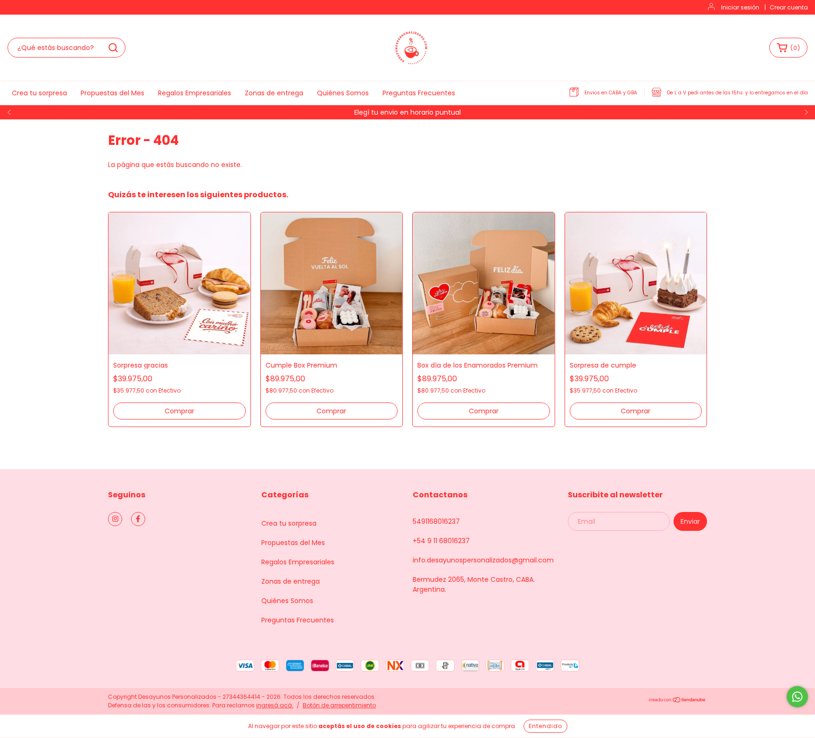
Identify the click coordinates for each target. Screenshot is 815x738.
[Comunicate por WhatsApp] (797, 696)
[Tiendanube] (677, 701)
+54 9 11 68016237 (441, 540)
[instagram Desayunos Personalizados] (115, 519)
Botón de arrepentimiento (339, 705)
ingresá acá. (274, 705)
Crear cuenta (789, 7)
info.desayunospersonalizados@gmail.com (483, 560)
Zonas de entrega (274, 93)
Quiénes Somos (343, 93)
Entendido (545, 726)
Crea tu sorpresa (39, 93)
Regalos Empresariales (194, 93)
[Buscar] (113, 47)
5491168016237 (436, 521)
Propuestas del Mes (112, 93)
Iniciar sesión (740, 7)
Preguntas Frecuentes (419, 93)
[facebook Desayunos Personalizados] (138, 519)
